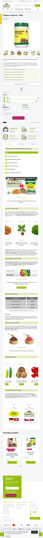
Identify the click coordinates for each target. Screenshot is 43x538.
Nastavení (8, 536)
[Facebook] (30, 512)
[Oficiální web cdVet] (13, 414)
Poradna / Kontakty (6, 511)
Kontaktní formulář (35, 518)
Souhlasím (34, 532)
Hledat (26, 5)
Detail (12, 462)
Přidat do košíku (17, 117)
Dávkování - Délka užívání (11, 162)
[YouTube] (35, 512)
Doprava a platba (6, 508)
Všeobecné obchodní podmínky (8, 1)
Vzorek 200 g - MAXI (11, 450)
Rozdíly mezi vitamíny (21, 287)
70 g (28, 449)
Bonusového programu (15, 113)
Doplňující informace (10, 169)
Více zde (6, 384)
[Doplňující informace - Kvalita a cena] (21, 372)
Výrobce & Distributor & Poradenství (13, 172)
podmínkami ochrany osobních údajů (12, 492)
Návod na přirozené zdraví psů (21, 504)
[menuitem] (4, 9)
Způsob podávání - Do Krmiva (12, 166)
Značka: (5, 19)
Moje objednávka (5, 509)
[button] (21, 466)
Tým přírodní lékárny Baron (33, 397)
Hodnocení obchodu (6, 513)
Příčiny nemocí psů (19, 506)
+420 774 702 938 (35, 509)
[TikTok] (30, 514)
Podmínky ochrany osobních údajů (8, 506)
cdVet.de (18, 66)
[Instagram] (32, 512)
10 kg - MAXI (13, 449)
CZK (37, 1)
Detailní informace (6, 92)
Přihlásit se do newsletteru (11, 495)
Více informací (19, 533)
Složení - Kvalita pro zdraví (11, 156)
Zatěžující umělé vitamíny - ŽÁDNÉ (13, 159)
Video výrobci (7, 398)
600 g (30, 449)
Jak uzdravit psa (19, 508)
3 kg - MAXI (8, 449)
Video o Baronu (14, 398)
